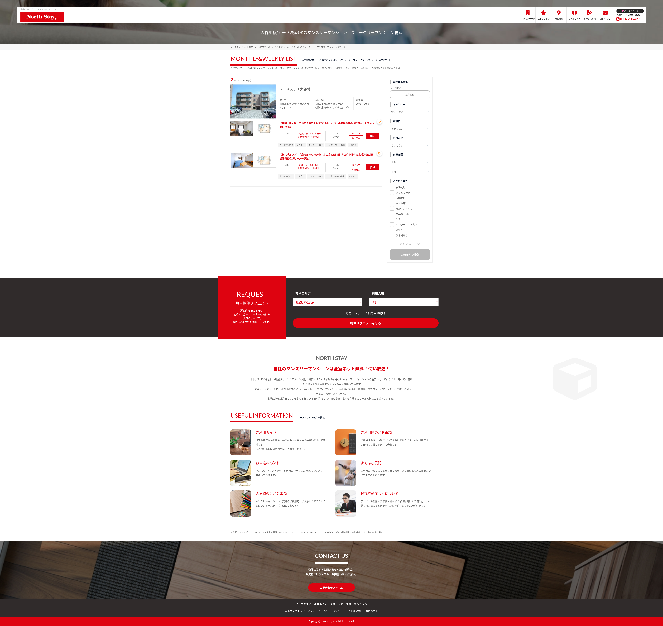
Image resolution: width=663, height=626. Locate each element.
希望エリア (303, 293)
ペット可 (401, 203)
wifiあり (400, 230)
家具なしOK (402, 213)
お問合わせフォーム (331, 587)
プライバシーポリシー (330, 611)
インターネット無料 (407, 224)
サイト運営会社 (354, 611)
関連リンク (291, 611)
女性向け (401, 187)
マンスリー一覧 (528, 18)
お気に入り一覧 (631, 10)
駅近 (398, 219)
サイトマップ (307, 611)
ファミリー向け (404, 192)
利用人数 (378, 293)
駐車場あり (402, 235)
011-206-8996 (631, 18)
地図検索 (559, 18)
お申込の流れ (590, 18)
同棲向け (401, 198)
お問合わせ (605, 18)
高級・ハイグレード (407, 208)
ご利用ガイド (574, 18)
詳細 (372, 136)
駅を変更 (409, 94)
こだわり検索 (543, 18)
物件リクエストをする (365, 323)
